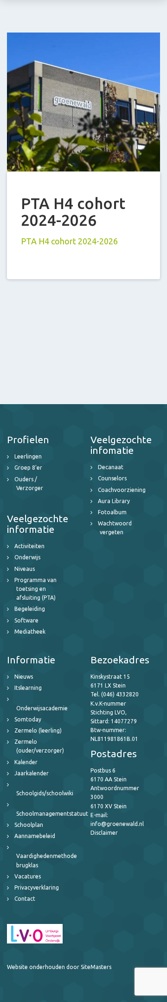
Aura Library (114, 501)
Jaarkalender (31, 773)
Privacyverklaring (36, 887)
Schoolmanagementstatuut (52, 814)
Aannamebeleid (34, 836)
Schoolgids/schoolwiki (44, 793)
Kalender (26, 762)
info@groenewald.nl (117, 824)
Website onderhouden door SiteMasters (59, 967)
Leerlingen (28, 456)
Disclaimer (104, 833)
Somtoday (27, 719)
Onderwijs (27, 557)
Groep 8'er (28, 468)
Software (26, 620)
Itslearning (28, 688)
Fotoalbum (112, 512)
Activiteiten (29, 546)
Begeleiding (29, 609)
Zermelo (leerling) (38, 730)
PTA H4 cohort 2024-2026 (69, 241)
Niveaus (24, 569)
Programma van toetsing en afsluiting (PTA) (35, 589)
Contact (24, 899)
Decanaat (110, 467)
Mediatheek (29, 632)
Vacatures (27, 876)
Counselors (112, 478)
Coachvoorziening (122, 490)
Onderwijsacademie (42, 708)
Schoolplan (28, 825)
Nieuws (23, 677)
